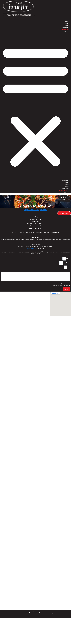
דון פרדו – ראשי (64, 18)
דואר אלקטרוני (66, 263)
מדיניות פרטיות (56, 285)
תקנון (65, 31)
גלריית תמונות (65, 27)
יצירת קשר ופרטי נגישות (63, 29)
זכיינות (66, 25)
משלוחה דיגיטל (21, 614)
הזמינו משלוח (65, 20)
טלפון (68, 267)
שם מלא (68, 258)
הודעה (68, 271)
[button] (35, 106)
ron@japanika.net (32, 248)
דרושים (66, 23)
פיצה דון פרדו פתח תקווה (35, 209)
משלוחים (27, 614)
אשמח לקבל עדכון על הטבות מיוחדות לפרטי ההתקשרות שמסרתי (56, 283)
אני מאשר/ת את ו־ (61, 285)
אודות (66, 21)
